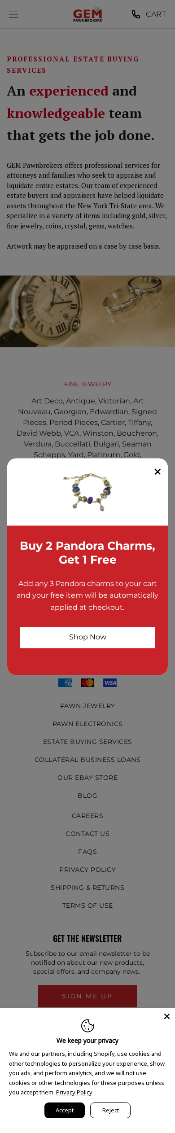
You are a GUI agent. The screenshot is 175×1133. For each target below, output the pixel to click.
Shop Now (87, 637)
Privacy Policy (74, 1092)
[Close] (166, 1016)
